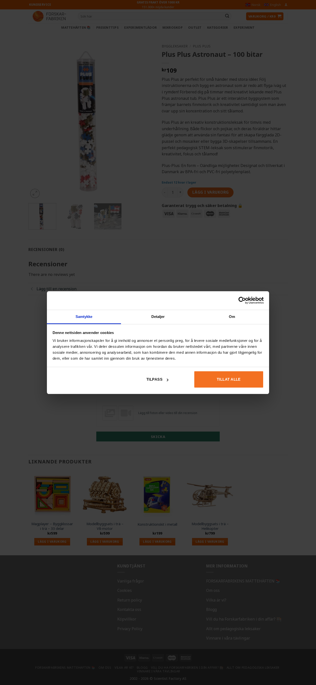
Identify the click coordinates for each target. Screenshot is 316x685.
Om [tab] (232, 316)
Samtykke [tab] (84, 316)
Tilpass (154, 379)
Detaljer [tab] (158, 316)
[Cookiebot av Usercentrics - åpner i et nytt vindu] (242, 300)
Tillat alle (229, 379)
